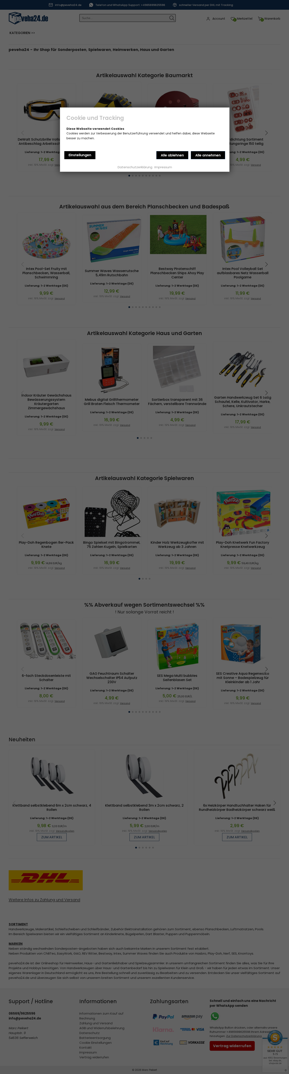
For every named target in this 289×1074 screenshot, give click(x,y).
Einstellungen (80, 155)
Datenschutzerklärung (135, 167)
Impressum (163, 167)
